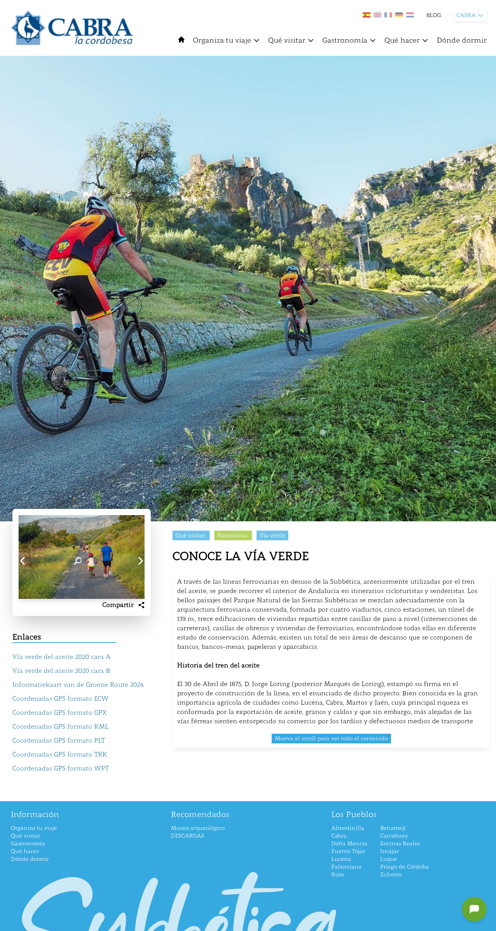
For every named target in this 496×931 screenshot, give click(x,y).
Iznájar (389, 851)
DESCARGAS (187, 836)
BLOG (433, 15)
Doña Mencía (349, 843)
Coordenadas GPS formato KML (60, 726)
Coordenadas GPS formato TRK (59, 754)
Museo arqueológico (198, 828)
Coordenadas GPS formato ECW (60, 698)
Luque (388, 859)
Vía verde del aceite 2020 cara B (61, 670)
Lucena (341, 859)
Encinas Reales (400, 843)
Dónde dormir (462, 40)
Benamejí (393, 828)
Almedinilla (347, 828)
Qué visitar (286, 40)
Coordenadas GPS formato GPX (59, 712)
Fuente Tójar (348, 851)
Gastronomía (344, 40)
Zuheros (391, 874)
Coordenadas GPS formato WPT (60, 768)
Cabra (338, 836)
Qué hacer (402, 40)
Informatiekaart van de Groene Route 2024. (78, 684)
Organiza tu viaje (222, 40)
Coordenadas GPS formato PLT (58, 740)
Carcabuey (394, 836)
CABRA (466, 15)
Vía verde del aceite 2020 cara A (61, 656)
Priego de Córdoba (404, 867)
